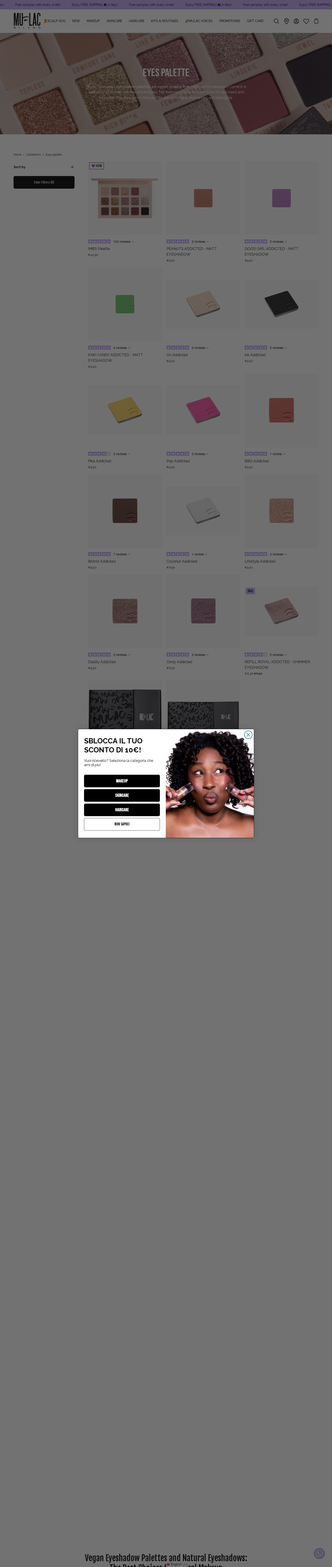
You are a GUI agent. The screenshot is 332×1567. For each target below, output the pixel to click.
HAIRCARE (122, 810)
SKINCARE (122, 795)
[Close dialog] (248, 735)
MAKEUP (122, 781)
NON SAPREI (122, 824)
